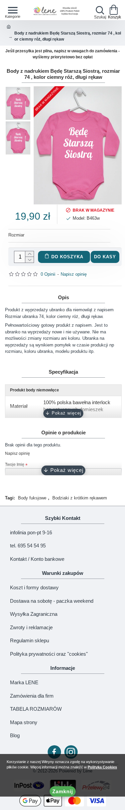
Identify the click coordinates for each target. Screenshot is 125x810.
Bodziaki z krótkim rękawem (79, 497)
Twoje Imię (14, 464)
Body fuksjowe (32, 497)
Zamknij (62, 791)
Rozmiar (16, 234)
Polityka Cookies (102, 767)
